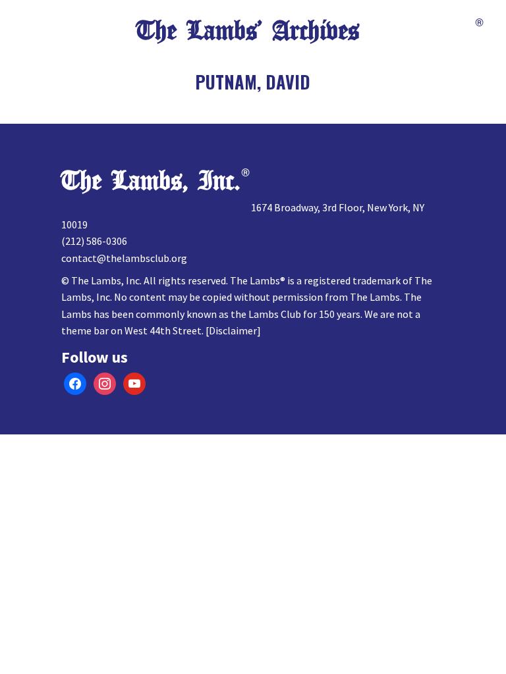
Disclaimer (233, 330)
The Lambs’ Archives (247, 30)
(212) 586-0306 (94, 240)
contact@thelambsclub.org (124, 258)
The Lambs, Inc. (150, 181)
